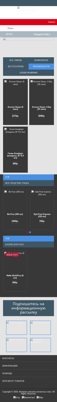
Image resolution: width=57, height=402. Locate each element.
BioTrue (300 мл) (15, 214)
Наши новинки (28, 73)
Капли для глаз (14, 244)
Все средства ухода (17, 183)
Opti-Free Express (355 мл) (42, 215)
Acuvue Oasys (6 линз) (15, 108)
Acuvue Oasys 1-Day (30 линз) (41, 108)
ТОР (7, 177)
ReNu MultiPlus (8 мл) (15, 276)
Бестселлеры (15, 66)
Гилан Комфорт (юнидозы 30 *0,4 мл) (15, 155)
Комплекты (41, 60)
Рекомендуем (41, 66)
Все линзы (16, 60)
